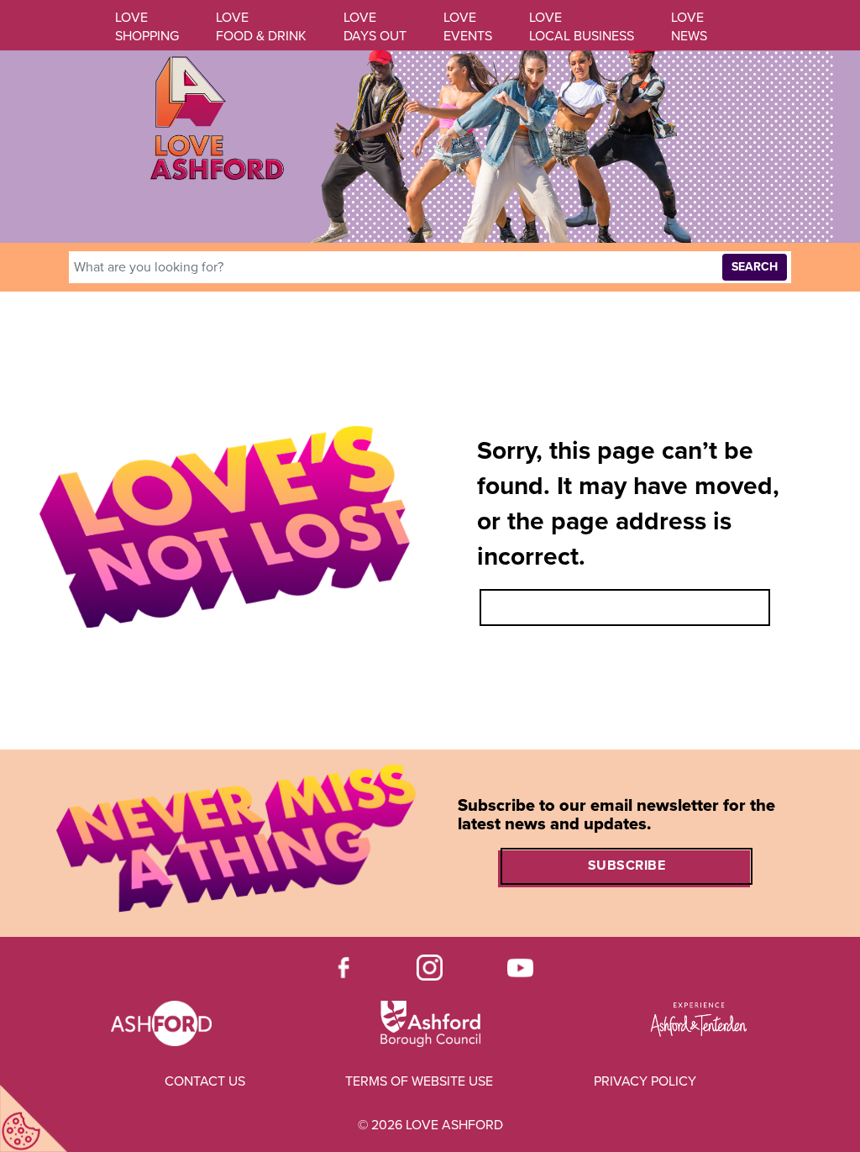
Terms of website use (419, 1081)
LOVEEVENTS (467, 26)
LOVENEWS (689, 26)
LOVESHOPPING (147, 26)
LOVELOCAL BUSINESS (581, 26)
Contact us (205, 1081)
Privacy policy (645, 1081)
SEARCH (755, 267)
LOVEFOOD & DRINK (261, 26)
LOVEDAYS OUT (374, 26)
